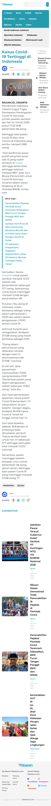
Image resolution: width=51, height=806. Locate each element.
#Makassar (32, 35)
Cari (48, 4)
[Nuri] (4, 68)
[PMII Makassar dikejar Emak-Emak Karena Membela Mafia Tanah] (37, 107)
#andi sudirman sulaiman (16, 30)
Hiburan (8, 25)
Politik (28, 13)
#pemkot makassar (13, 35)
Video (28, 25)
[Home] (7, 4)
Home (9, 13)
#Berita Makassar (12, 45)
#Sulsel (20, 485)
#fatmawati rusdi (34, 40)
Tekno (22, 19)
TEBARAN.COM (28, 800)
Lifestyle (33, 19)
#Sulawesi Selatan (13, 40)
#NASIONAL (8, 485)
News (18, 13)
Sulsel (18, 162)
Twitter (43, 786)
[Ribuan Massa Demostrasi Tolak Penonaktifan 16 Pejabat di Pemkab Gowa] (15, 606)
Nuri (11, 67)
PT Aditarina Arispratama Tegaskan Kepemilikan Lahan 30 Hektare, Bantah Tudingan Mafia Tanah (15, 254)
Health (19, 25)
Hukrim (38, 13)
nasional (7, 275)
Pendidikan (9, 19)
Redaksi (5, 776)
